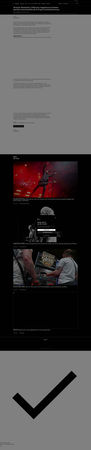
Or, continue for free (46, 235)
